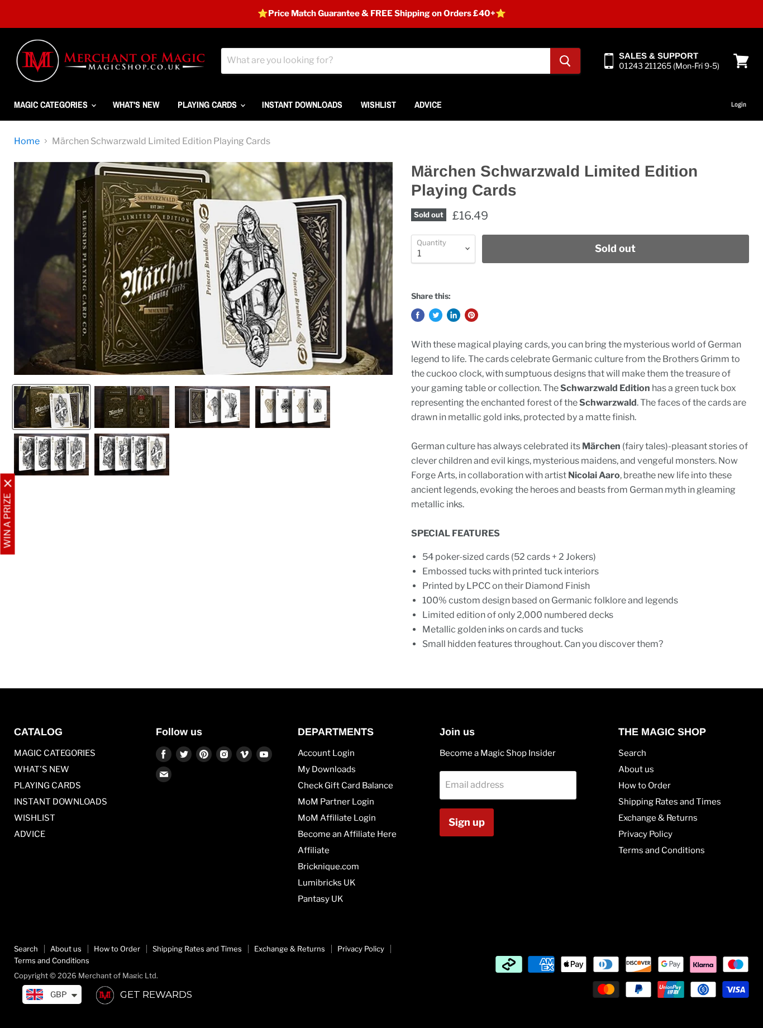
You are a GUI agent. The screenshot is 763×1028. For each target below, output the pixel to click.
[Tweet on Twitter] (435, 315)
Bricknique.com (328, 867)
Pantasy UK (321, 899)
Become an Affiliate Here (347, 834)
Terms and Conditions (661, 850)
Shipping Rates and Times (669, 802)
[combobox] (385, 61)
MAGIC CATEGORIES (52, 104)
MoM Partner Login (336, 802)
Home (27, 141)
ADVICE (428, 104)
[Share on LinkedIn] (453, 315)
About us (636, 769)
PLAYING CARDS (208, 104)
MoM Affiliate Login (337, 818)
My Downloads (327, 769)
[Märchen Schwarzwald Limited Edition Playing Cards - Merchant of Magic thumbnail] (51, 407)
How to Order (644, 785)
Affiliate (314, 850)
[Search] (565, 61)
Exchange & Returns (658, 818)
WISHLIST (378, 104)
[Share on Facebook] (418, 315)
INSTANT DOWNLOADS (302, 104)
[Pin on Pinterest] (471, 315)
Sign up (467, 822)
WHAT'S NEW (136, 104)
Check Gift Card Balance (345, 785)
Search (632, 753)
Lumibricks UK (327, 883)
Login (738, 104)
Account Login (326, 753)
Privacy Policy (645, 834)
